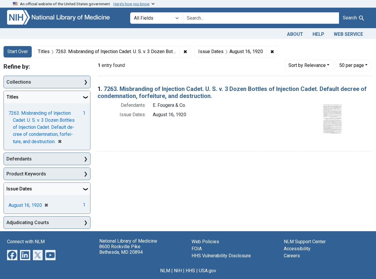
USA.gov (207, 270)
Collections (18, 82)
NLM (165, 270)
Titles (12, 97)
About (295, 34)
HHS (190, 270)
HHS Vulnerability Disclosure (221, 255)
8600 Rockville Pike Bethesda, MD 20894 (121, 249)
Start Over (17, 51)
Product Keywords (26, 174)
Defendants (19, 159)
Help (318, 34)
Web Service (348, 34)
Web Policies (205, 241)
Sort (307, 65)
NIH (178, 270)
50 (351, 65)
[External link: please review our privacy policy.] (12, 255)
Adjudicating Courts (27, 222)
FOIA (197, 248)
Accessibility (297, 248)
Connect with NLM (26, 241)
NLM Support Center (305, 241)
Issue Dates (19, 189)
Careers (292, 255)
